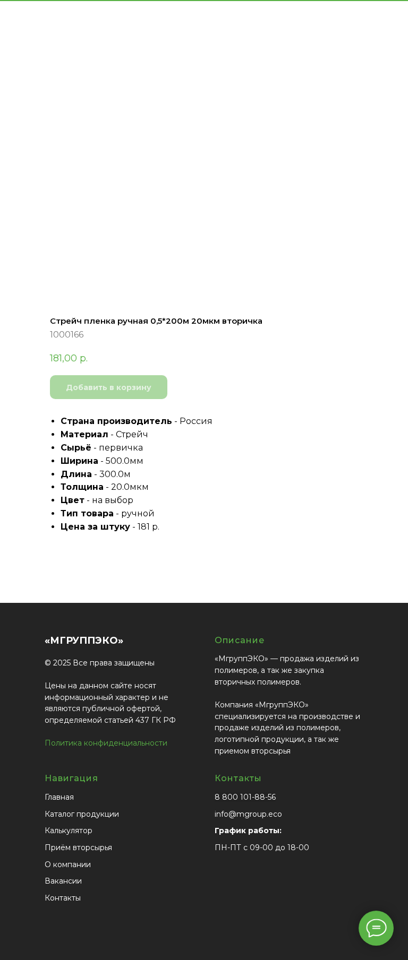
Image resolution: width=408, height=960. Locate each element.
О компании (68, 864)
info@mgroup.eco (248, 814)
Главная (59, 797)
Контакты (63, 898)
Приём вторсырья (78, 847)
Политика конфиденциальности (106, 743)
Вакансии (63, 881)
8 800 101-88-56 (245, 797)
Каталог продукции (82, 814)
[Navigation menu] (391, 26)
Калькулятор (68, 830)
